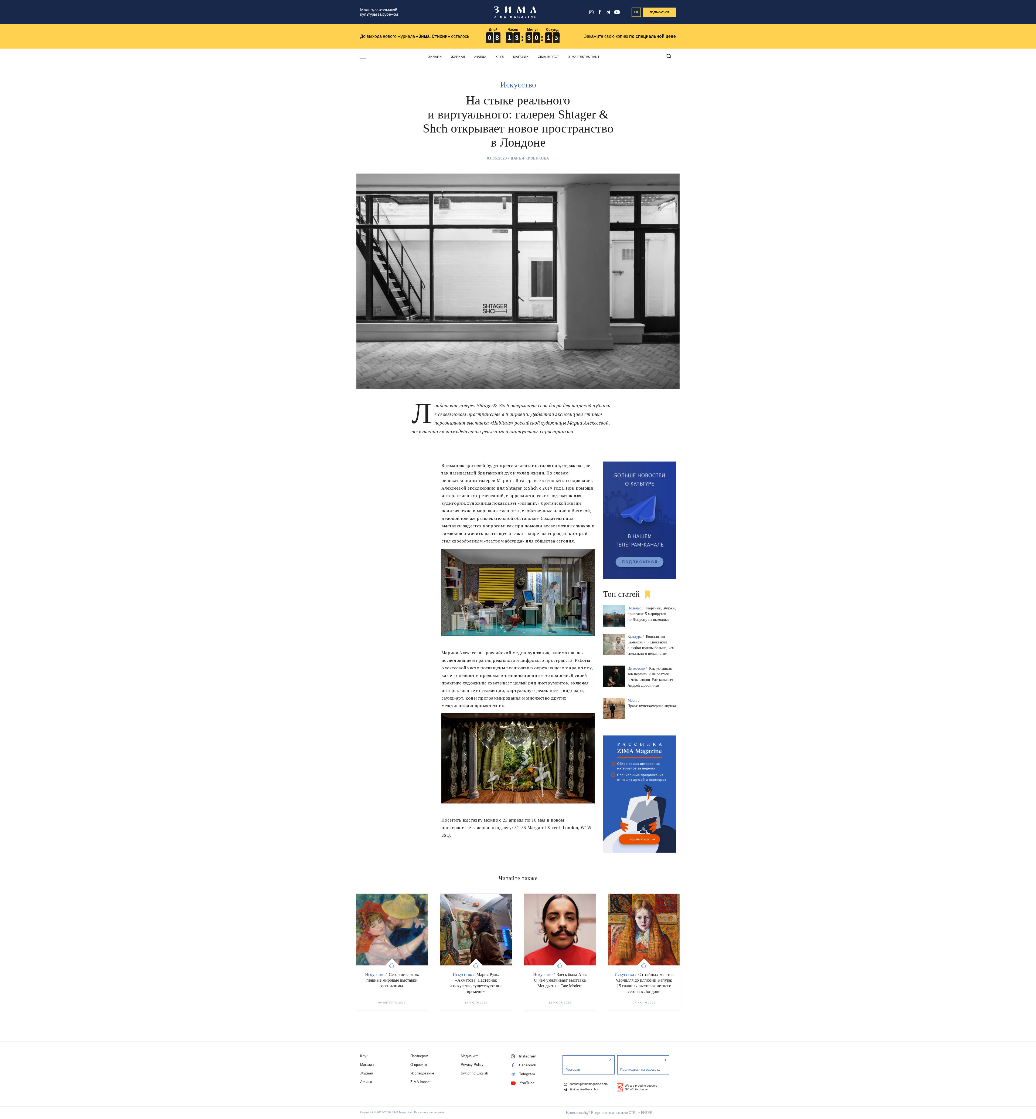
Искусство (518, 84)
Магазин (521, 56)
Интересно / (638, 668)
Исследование (422, 1073)
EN (636, 12)
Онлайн (435, 56)
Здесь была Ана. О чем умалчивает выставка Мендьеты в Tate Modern (560, 980)
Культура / (636, 637)
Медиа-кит (469, 1056)
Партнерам (419, 1056)
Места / (634, 700)
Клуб (500, 56)
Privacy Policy (472, 1065)
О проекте (418, 1065)
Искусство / (376, 974)
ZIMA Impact (548, 56)
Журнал (458, 56)
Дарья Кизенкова (530, 158)
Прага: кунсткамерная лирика (652, 706)
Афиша (480, 56)
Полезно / (636, 608)
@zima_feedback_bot (583, 1089)
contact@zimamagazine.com (588, 1084)
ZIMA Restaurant (584, 56)
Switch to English (474, 1073)
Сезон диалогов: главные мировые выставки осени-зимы (392, 980)
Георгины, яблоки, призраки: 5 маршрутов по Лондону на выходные (652, 614)
